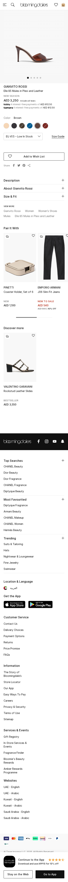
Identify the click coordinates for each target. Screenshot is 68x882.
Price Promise (12, 648)
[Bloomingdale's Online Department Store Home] (34, 5)
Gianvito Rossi (15, 86)
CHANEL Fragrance (15, 485)
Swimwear (10, 568)
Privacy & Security (15, 706)
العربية (13, 588)
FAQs (7, 654)
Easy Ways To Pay (15, 694)
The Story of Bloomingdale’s (13, 674)
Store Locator (12, 682)
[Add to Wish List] (33, 236)
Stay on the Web (18, 874)
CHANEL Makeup (14, 517)
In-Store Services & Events (15, 744)
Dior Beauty (11, 472)
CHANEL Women (13, 523)
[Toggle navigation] (5, 5)
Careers (8, 700)
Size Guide (58, 136)
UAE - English (12, 787)
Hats (6, 550)
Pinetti (9, 287)
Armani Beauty (12, 511)
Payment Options (14, 636)
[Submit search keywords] (13, 5)
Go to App (50, 874)
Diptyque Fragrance (16, 505)
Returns (8, 642)
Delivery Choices (14, 629)
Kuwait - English (13, 799)
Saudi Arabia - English (17, 811)
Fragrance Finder (14, 752)
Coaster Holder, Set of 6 (18, 291)
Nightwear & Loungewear (19, 556)
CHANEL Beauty (13, 466)
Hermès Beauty (13, 530)
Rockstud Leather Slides (18, 391)
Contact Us (10, 623)
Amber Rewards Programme (13, 770)
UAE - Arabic (11, 793)
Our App (9, 688)
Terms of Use (12, 713)
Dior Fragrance (12, 478)
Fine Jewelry (11, 562)
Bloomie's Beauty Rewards (14, 760)
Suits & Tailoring (13, 544)
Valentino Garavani (18, 386)
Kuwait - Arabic (13, 805)
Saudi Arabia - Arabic (16, 817)
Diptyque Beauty (14, 491)
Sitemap (8, 719)
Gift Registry (11, 736)
